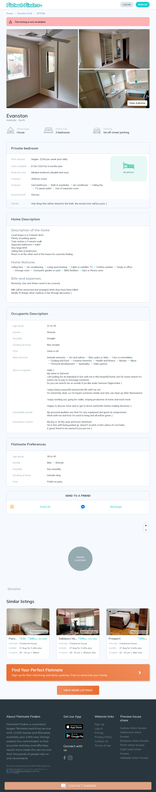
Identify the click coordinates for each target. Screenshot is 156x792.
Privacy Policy (27, 769)
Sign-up (99, 724)
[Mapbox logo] (14, 589)
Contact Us (101, 741)
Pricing (99, 732)
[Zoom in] (146, 525)
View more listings (78, 690)
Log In (127, 4)
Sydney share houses (133, 728)
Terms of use (103, 745)
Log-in (99, 728)
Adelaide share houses (134, 757)
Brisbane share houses (134, 740)
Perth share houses (132, 745)
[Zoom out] (146, 530)
